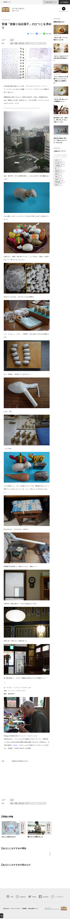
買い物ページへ (7, 2)
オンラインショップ (63, 11)
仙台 (12, 40)
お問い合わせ (6, 908)
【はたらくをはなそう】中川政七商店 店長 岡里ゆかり (61, 58)
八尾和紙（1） (59, 165)
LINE (11, 896)
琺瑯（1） (57, 174)
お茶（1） (57, 160)
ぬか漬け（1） (59, 163)
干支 (27, 43)
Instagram (23, 896)
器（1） (57, 168)
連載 (16, 43)
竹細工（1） (58, 179)
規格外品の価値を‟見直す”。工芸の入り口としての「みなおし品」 (60, 140)
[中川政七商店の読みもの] (13, 9)
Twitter (34, 896)
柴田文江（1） (59, 171)
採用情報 (24, 908)
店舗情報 (65, 2)
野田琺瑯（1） (59, 182)
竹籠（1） (57, 176)
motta (15, 745)
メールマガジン (59, 896)
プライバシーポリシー (16, 908)
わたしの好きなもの (9, 837)
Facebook (45, 896)
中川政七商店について (51, 2)
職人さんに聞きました (35, 837)
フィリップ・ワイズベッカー (38, 43)
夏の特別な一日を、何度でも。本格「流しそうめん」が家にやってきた (61, 120)
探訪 (12, 43)
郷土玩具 (21, 43)
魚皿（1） (57, 184)
